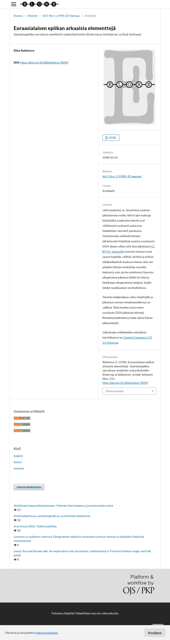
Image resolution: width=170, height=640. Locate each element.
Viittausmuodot (114, 391)
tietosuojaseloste (47, 632)
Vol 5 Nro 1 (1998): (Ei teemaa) (61, 15)
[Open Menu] (14, 4)
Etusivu (18, 15)
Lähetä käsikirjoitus (29, 487)
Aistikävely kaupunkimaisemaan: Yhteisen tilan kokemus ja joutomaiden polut (63, 505)
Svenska (19, 468)
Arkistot (32, 15)
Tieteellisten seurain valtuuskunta (96, 613)
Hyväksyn (155, 632)
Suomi (18, 462)
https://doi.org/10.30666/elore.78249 (44, 62)
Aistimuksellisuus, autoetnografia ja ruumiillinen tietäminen (52, 516)
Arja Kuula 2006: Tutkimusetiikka (35, 526)
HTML (112, 137)
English (18, 456)
